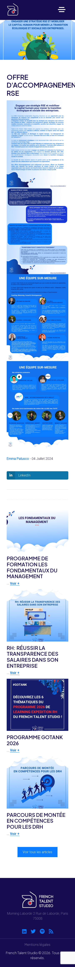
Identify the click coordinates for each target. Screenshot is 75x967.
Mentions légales (37, 944)
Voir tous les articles (37, 852)
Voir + (14, 583)
